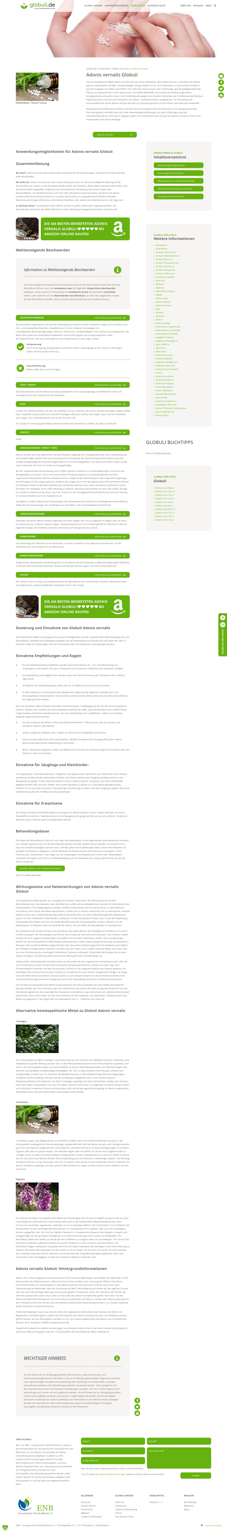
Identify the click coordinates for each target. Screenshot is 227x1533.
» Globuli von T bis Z (164, 519)
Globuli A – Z (156, 1502)
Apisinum (160, 347)
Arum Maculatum (164, 386)
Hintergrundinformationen (171, 196)
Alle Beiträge (190, 1502)
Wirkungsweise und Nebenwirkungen (176, 180)
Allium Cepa (162, 298)
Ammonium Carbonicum (168, 326)
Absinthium (161, 248)
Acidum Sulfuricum (165, 273)
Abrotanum (161, 245)
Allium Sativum (163, 301)
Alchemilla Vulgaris (165, 291)
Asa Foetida (161, 397)
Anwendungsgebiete (116, 5)
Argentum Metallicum (166, 362)
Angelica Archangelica (167, 340)
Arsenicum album (164, 376)
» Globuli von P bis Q (164, 512)
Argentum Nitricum (165, 365)
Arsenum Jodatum (165, 379)
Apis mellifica (162, 344)
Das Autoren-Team (124, 1516)
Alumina (160, 316)
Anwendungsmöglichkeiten (171, 165)
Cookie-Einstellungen (91, 1516)
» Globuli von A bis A (164, 487)
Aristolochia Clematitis (167, 369)
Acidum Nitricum (164, 259)
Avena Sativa (162, 415)
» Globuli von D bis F (164, 498)
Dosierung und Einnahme (170, 173)
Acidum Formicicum (166, 252)
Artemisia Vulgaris (165, 383)
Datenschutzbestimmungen (112, 1474)
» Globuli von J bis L (163, 505)
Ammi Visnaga (163, 323)
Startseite (85, 1502)
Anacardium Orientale (167, 333)
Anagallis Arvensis (165, 337)
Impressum (121, 1505)
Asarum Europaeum (166, 401)
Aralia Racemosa (164, 355)
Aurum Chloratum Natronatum (171, 408)
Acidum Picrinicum (165, 266)
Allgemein (189, 1505)
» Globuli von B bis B (164, 491)
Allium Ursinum (163, 305)
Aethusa (160, 284)
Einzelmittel (138, 5)
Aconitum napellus (165, 277)
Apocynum (161, 351)
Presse (118, 1512)
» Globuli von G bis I (164, 502)
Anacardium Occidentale (168, 330)
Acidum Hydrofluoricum (168, 255)
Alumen (160, 312)
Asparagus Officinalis (166, 404)
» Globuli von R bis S (164, 516)
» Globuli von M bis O (164, 509)
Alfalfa (159, 294)
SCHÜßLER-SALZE (156, 5)
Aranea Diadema (164, 358)
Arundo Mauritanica (166, 394)
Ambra (159, 319)
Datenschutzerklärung (126, 1509)
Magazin (198, 5)
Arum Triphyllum (164, 390)
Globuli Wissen (93, 5)
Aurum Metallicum (165, 411)
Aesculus (160, 280)
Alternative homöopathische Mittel (175, 188)
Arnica (159, 372)
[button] (215, 5)
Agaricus (160, 287)
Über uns (185, 5)
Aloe (158, 308)
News (209, 5)
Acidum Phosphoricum (167, 262)
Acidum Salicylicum (165, 270)
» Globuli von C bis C (164, 495)
